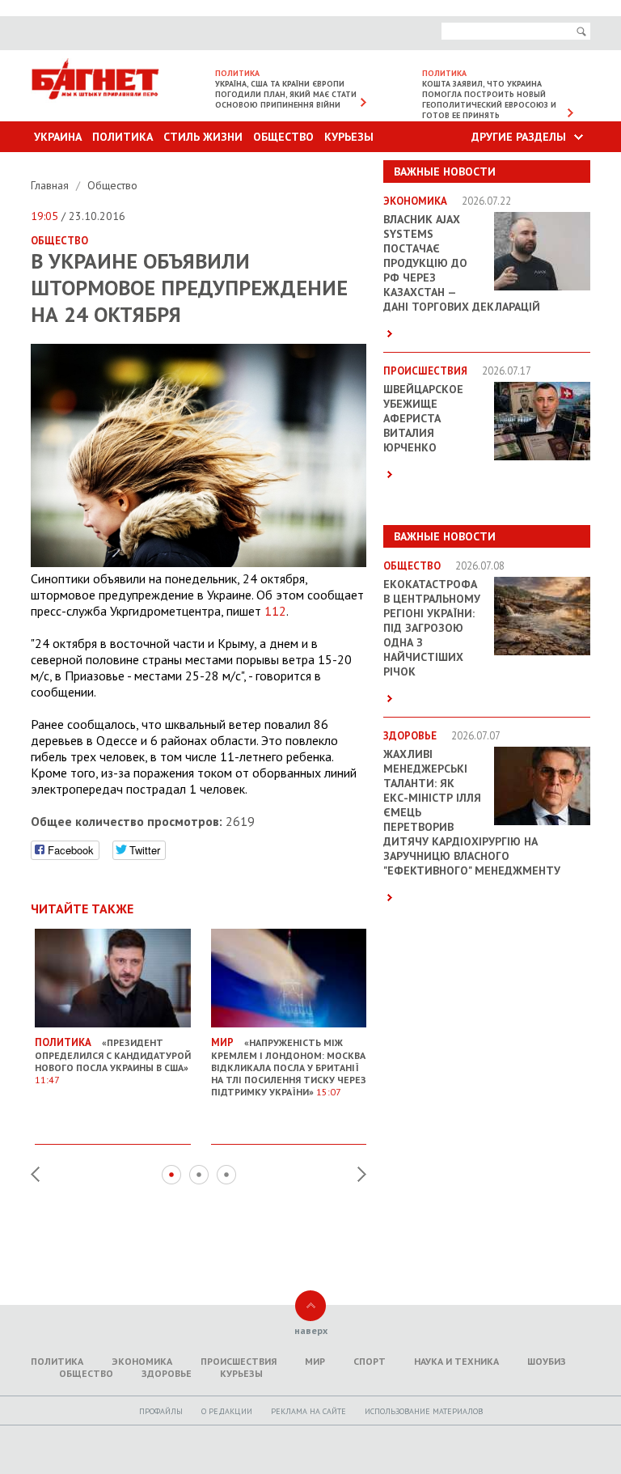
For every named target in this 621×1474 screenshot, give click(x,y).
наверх (310, 1330)
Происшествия (239, 1361)
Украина (58, 136)
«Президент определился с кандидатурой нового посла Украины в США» (113, 1061)
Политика (122, 136)
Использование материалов (424, 1411)
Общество (283, 136)
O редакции (226, 1411)
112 (275, 611)
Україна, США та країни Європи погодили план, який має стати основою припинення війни (286, 94)
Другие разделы (518, 136)
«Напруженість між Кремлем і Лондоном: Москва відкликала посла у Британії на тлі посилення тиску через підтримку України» (288, 1067)
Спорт (369, 1361)
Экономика (142, 1361)
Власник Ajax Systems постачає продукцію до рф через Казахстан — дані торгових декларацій (461, 263)
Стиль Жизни (203, 136)
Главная (51, 185)
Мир (315, 1361)
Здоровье (167, 1373)
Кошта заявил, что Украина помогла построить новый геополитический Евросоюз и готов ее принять (489, 99)
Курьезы (349, 136)
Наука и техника (456, 1361)
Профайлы (161, 1411)
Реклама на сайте (308, 1411)
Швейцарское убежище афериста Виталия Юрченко (423, 418)
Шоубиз (546, 1361)
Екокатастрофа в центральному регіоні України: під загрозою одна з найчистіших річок (431, 628)
